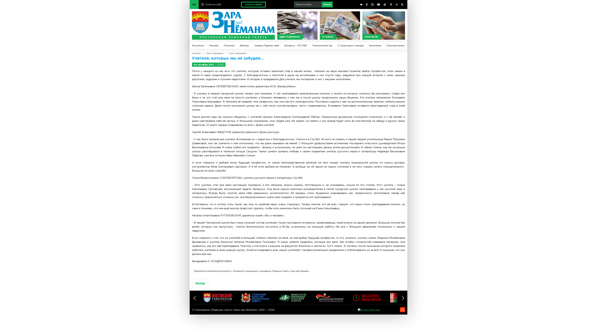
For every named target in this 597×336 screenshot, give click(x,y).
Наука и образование (214, 53)
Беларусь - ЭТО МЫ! (295, 45)
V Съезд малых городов (350, 45)
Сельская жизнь (395, 45)
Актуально (198, 45)
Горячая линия (253, 5)
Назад (200, 283)
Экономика (375, 45)
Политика (229, 45)
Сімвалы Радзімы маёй (266, 45)
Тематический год (322, 45)
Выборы (244, 45)
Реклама (214, 45)
